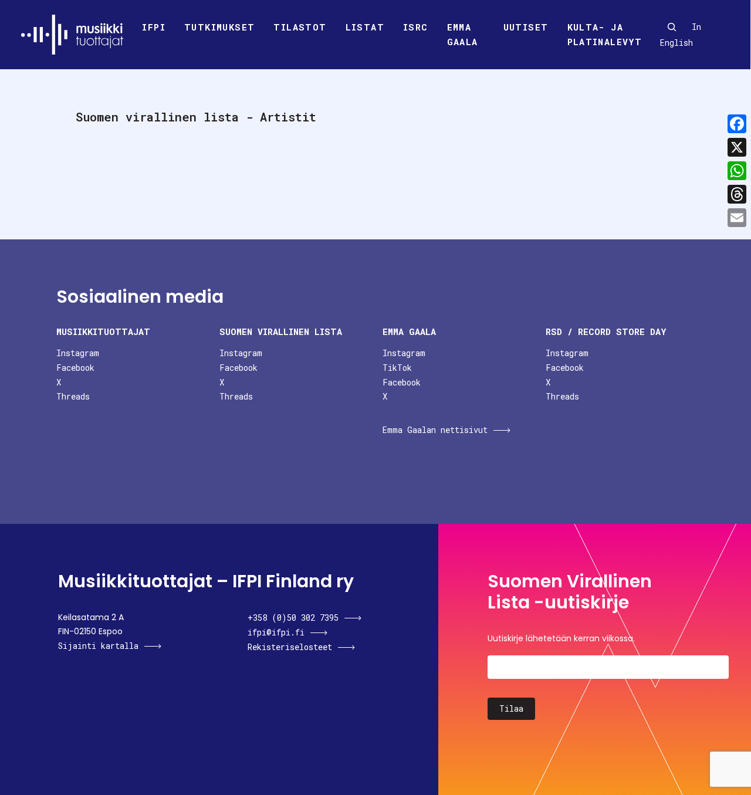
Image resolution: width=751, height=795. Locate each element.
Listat (365, 27)
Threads (73, 396)
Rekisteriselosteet (290, 646)
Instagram (77, 352)
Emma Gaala (462, 34)
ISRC (415, 27)
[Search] (672, 27)
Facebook (75, 367)
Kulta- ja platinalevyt (604, 34)
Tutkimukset (219, 27)
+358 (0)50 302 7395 (293, 617)
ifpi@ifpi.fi (276, 632)
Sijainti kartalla (98, 645)
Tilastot (299, 27)
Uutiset (526, 27)
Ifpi (153, 27)
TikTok (397, 367)
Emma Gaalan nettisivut (435, 429)
